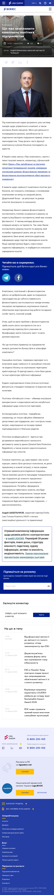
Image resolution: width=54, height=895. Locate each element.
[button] (3, 3)
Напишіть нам (7, 875)
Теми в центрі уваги (10, 860)
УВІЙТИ (41, 615)
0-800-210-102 (36, 748)
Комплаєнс (7, 25)
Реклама (5, 837)
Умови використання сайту (13, 833)
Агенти (5, 821)
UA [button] (33, 3)
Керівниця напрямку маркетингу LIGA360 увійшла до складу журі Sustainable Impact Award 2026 (37, 695)
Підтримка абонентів (10, 871)
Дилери (5, 825)
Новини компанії (9, 848)
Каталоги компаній (9, 856)
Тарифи (25, 772)
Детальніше (42, 792)
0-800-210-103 (36, 739)
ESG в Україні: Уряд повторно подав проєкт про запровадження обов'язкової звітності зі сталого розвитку (36, 676)
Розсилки (6, 879)
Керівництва (7, 852)
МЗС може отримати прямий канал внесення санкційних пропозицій (36, 712)
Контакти (6, 883)
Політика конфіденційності (13, 829)
